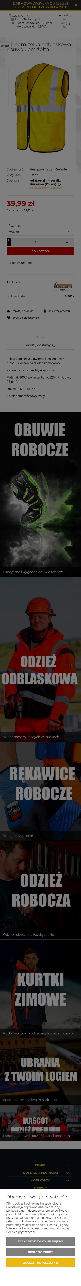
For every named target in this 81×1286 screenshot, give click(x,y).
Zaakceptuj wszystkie (40, 1262)
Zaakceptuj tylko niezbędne (40, 1241)
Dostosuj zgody (40, 1252)
